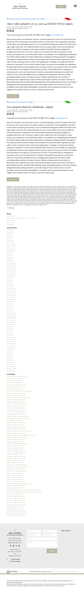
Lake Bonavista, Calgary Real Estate (56, 195)
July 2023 (10, 303)
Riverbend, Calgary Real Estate (46, 200)
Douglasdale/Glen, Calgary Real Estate (20, 192)
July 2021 (9, 352)
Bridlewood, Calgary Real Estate (60, 188)
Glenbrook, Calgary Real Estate (20, 28)
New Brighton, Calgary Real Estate (22, 199)
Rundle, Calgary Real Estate (59, 200)
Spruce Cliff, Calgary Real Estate (16, 203)
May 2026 (10, 238)
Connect (61, 6)
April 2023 (10, 310)
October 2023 (11, 297)
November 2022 (11, 318)
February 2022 (11, 337)
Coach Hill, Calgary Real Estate (16, 406)
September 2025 (12, 251)
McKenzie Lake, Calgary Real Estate (48, 197)
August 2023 (11, 301)
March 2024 (10, 287)
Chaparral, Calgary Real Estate (45, 189)
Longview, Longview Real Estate (63, 196)
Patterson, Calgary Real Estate (16, 200)
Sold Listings (10, 224)
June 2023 (10, 306)
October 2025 (11, 249)
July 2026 (10, 234)
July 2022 (10, 327)
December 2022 (11, 316)
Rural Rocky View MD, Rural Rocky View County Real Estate (31, 202)
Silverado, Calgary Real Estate (61, 202)
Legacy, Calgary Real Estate (25, 196)
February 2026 (11, 245)
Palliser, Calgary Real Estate (15, 479)
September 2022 (12, 322)
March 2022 (10, 335)
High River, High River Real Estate (48, 193)
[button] (61, 6)
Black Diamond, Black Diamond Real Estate (44, 188)
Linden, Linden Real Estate (51, 196)
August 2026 (11, 232)
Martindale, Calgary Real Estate (21, 197)
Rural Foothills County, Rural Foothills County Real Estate (24, 490)
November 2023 (11, 295)
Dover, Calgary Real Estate (33, 192)
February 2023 (11, 314)
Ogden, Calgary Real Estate (48, 199)
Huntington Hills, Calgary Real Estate (14, 195)
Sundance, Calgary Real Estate (30, 203)
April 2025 (10, 259)
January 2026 (11, 247)
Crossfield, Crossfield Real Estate (45, 190)
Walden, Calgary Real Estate (68, 203)
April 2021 (10, 358)
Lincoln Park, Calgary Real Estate (38, 196)
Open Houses (11, 222)
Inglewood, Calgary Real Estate (29, 195)
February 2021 (11, 362)
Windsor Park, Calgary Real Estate (27, 204)
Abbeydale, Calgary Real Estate (35, 186)
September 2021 (12, 348)
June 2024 (10, 280)
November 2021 (11, 343)
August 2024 (11, 276)
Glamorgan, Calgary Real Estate (16, 427)
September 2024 (12, 274)
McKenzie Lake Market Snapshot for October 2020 (22, 218)
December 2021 (11, 341)
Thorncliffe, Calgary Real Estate (43, 203)
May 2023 (10, 308)
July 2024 (10, 278)
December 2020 (12, 367)
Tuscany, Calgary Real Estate (56, 203)
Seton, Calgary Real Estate (49, 202)
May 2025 (10, 257)
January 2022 (11, 339)
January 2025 (11, 266)
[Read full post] (42, 20)
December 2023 (11, 293)
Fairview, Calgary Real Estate (58, 192)
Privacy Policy (55, 571)
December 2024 (12, 268)
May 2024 (10, 282)
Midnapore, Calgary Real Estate (16, 469)
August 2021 (10, 350)
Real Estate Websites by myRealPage (68, 571)
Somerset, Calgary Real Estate (16, 498)
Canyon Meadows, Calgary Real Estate (18, 189)
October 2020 (11, 371)
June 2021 (10, 354)
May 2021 (9, 356)
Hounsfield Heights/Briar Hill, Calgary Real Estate (66, 193)
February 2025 (11, 263)
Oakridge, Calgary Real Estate (36, 199)
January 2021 (11, 364)
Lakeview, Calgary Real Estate (70, 195)
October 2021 (11, 345)
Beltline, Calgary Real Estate (29, 188)
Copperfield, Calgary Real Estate (18, 190)
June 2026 (10, 236)
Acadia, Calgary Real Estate (47, 186)
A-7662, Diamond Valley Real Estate (20, 186)
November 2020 (11, 369)
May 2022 (10, 331)
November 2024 (11, 270)
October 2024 (11, 272)
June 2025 (10, 255)
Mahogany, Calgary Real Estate (16, 458)
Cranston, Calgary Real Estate (32, 190)
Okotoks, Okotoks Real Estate (60, 199)
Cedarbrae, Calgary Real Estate (32, 189)
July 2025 (10, 253)
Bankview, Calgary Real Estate (16, 188)
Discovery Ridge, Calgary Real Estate (18, 416)
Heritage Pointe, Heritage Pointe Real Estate (32, 193)
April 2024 (10, 285)
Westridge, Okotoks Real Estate (13, 204)
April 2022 (10, 333)
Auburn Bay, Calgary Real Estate (16, 385)
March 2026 (10, 242)
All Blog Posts (11, 216)
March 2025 (10, 261)
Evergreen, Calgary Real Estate (45, 192)
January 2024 (11, 291)
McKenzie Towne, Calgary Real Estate (63, 197)
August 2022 (11, 324)
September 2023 (12, 299)
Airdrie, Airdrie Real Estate (59, 186)
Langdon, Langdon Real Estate (13, 196)
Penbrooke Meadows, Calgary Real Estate (31, 200)
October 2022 (11, 320)
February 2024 (11, 289)
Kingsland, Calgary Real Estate (42, 195)
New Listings (10, 220)
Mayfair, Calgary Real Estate (34, 197)
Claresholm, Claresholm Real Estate (59, 189)
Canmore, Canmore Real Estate (16, 395)
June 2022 (10, 329)
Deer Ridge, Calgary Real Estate (58, 190)
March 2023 (10, 312)
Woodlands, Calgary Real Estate (40, 204)
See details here (57, 35)
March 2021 (10, 360)
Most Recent (10, 230)
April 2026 (10, 240)
